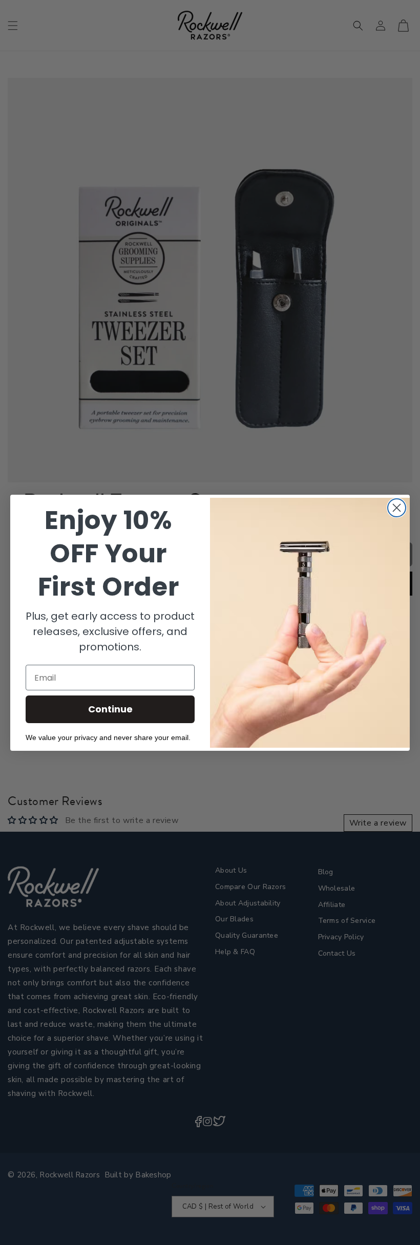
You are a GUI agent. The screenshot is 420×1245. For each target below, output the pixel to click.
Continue (110, 709)
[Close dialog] (397, 508)
